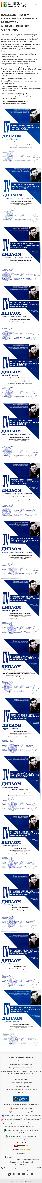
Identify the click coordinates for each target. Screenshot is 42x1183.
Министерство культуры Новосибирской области (23, 1123)
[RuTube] (14, 1174)
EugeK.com (29, 1181)
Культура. (21, 1149)
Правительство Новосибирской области (22, 1126)
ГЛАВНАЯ (13, 4)
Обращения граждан (21, 1086)
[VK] (23, 1174)
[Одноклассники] (28, 1174)
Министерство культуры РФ (23, 1112)
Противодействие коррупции (21, 1064)
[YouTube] (19, 1174)
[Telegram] (32, 1174)
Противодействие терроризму (21, 1061)
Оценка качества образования (21, 1083)
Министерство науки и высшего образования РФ (23, 1115)
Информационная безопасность (21, 1068)
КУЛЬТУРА (21, 1142)
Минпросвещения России (22, 1108)
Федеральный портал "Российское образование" (23, 1119)
